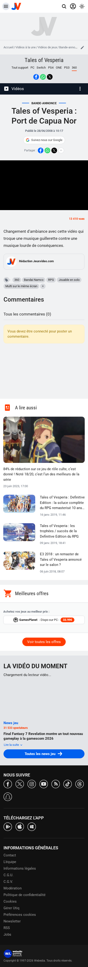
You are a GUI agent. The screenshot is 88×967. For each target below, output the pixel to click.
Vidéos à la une (25, 47)
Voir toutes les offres (44, 642)
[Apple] (19, 826)
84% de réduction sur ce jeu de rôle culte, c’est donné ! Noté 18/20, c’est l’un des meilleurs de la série (41, 474)
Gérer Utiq (11, 908)
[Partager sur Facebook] (36, 77)
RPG (51, 280)
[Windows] (31, 826)
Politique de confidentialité (25, 895)
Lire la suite (12, 745)
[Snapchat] (8, 796)
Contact (10, 855)
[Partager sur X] (50, 77)
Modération (13, 888)
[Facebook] (8, 783)
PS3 (66, 67)
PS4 (51, 67)
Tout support (19, 67)
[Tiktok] (67, 783)
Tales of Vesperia (44, 60)
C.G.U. (8, 875)
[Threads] (79, 783)
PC (32, 67)
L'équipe (10, 862)
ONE (59, 67)
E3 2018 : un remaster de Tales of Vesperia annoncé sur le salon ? (61, 559)
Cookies (10, 901)
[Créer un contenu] (82, 47)
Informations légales (20, 868)
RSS (7, 928)
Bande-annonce (69, 47)
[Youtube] (43, 783)
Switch (41, 67)
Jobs (7, 934)
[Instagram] (31, 783)
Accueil (8, 47)
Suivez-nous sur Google (46, 140)
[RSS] (55, 783)
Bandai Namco (33, 280)
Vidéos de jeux (47, 47)
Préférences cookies (20, 915)
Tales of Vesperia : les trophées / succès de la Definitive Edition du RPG (59, 531)
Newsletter (12, 921)
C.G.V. (8, 882)
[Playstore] (8, 826)
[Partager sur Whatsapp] (43, 77)
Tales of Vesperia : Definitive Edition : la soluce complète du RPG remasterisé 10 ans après (62, 503)
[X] (19, 783)
